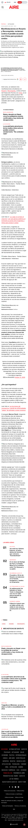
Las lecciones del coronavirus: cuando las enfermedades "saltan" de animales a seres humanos (13, 408)
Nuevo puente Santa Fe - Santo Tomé (14, 782)
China (20, 93)
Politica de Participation (7, 805)
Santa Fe (24, 749)
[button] (4, 7)
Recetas (12, 761)
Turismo (23, 764)
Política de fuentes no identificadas (14, 794)
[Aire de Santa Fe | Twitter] (12, 787)
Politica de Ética (20, 790)
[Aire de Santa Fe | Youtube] (18, 787)
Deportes (6, 761)
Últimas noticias (14, 749)
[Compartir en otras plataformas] (25, 79)
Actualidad (11, 24)
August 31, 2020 (20, 377)
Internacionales (21, 755)
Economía (5, 755)
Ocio (17, 770)
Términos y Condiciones (20, 805)
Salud (22, 752)
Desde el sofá (21, 761)
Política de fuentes (9, 797)
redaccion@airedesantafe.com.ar (15, 820)
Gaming (20, 767)
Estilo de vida (6, 764)
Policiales (7, 752)
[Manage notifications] (24, 824)
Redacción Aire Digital (7, 75)
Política (11, 755)
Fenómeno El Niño (19, 773)
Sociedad (24, 770)
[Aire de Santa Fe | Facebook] (9, 787)
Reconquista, (12, 91)
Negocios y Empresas (8, 770)
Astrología (13, 767)
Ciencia (5, 758)
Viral (6, 767)
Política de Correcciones (9, 790)
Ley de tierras (14, 779)
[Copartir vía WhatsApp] (21, 79)
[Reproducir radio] (2, 2)
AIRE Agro (12, 758)
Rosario (3, 91)
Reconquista (20, 623)
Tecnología (16, 764)
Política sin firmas (19, 797)
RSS (14, 809)
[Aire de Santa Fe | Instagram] (15, 787)
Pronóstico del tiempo (10, 776)
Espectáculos (20, 758)
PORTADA (3, 24)
